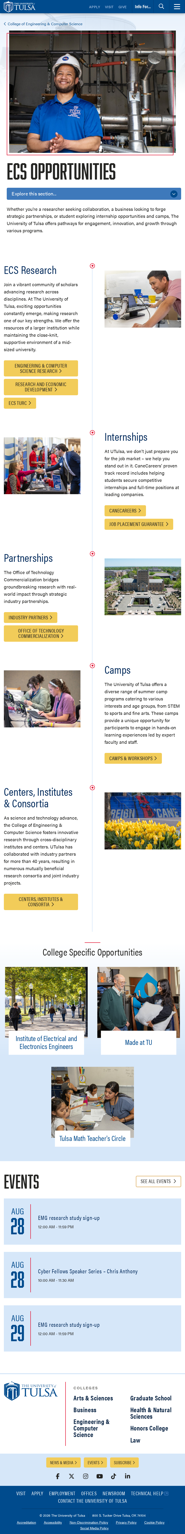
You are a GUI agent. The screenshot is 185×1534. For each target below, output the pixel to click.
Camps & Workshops (130, 758)
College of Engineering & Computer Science (44, 23)
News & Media (61, 1462)
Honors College (149, 1427)
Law (135, 1439)
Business (84, 1409)
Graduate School (151, 1397)
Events (93, 1462)
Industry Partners (28, 617)
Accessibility (53, 1523)
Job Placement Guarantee (136, 523)
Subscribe (122, 1462)
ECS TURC (18, 402)
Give (123, 6)
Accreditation (26, 1523)
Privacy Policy (126, 1523)
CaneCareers (123, 510)
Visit (109, 6)
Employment (62, 1494)
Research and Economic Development (40, 386)
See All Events (156, 1180)
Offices (89, 1494)
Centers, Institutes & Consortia (41, 901)
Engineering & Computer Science (91, 1428)
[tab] (161, 6)
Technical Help (147, 1494)
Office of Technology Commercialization (41, 633)
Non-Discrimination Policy (89, 1523)
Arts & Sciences (93, 1397)
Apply (94, 6)
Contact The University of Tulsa (92, 1501)
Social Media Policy (94, 1528)
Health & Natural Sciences (151, 1413)
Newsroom (114, 1494)
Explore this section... (34, 193)
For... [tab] (143, 6)
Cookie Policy (154, 1523)
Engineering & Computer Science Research (41, 368)
